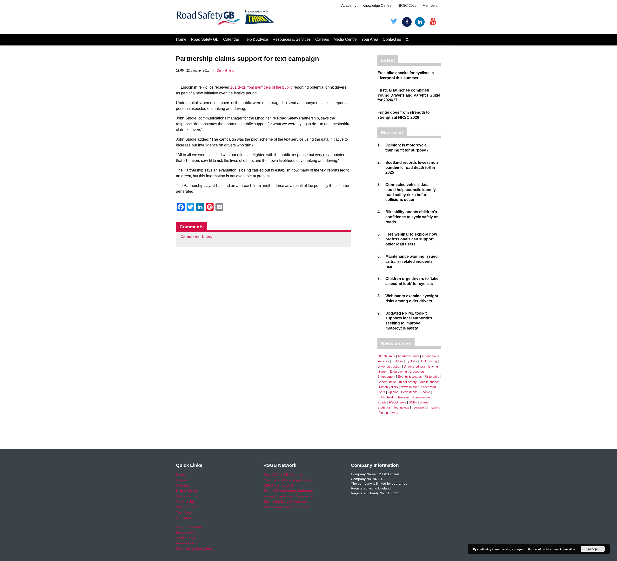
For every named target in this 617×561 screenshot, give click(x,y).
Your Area (369, 39)
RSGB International (278, 485)
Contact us (392, 39)
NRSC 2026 (406, 5)
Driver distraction (389, 366)
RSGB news (397, 402)
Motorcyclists (388, 387)
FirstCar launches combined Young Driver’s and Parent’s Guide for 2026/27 (408, 95)
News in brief (410, 387)
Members (430, 5)
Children (397, 361)
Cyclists (411, 361)
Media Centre (345, 39)
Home (181, 39)
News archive (186, 501)
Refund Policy (186, 543)
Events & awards (410, 376)
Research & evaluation (414, 397)
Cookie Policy (186, 538)
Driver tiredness (415, 366)
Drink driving (225, 70)
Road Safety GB (205, 39)
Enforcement (386, 376)
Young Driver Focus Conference (287, 496)
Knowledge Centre (376, 5)
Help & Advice (256, 39)
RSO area (183, 518)
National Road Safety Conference (289, 491)
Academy (348, 5)
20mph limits (386, 356)
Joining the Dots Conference (285, 501)
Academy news (408, 356)
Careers (322, 39)
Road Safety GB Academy (283, 474)
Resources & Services (292, 39)
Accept (593, 549)
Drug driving (398, 371)
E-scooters (417, 371)
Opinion (393, 392)
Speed (424, 402)
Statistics (384, 407)
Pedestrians (409, 392)
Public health (386, 397)
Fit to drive (431, 376)
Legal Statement (188, 527)
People (425, 392)
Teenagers (419, 407)
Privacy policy (186, 532)
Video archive (186, 507)
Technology (401, 407)
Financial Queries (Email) (195, 549)
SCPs (413, 402)
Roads (381, 402)
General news (386, 382)
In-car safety (408, 382)
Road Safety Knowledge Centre (287, 480)
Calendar (231, 39)
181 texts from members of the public (261, 87)
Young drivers (388, 413)
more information (564, 549)
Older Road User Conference (285, 507)
